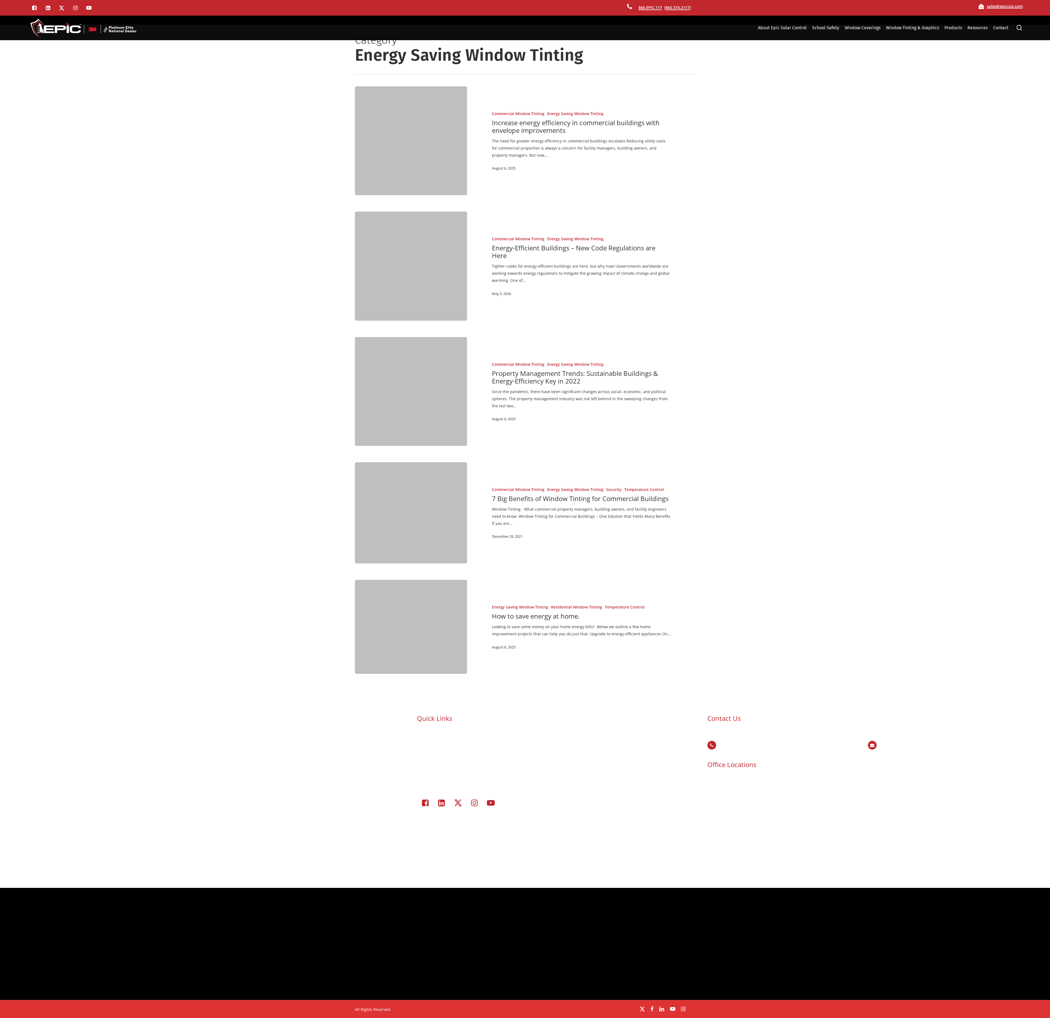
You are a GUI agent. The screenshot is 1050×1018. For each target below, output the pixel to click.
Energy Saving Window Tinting (575, 113)
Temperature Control (644, 489)
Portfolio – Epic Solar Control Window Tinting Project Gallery (480, 774)
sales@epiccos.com (1005, 6)
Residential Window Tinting (576, 607)
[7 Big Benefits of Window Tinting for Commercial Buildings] (411, 512)
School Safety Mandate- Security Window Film (467, 746)
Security (614, 489)
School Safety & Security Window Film (459, 732)
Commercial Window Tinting (518, 113)
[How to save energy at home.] (411, 627)
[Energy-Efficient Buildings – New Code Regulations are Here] (411, 266)
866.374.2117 (678, 7)
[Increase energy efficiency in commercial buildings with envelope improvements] (411, 140)
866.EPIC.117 (650, 7)
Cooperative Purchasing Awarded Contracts (465, 739)
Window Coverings (442, 760)
